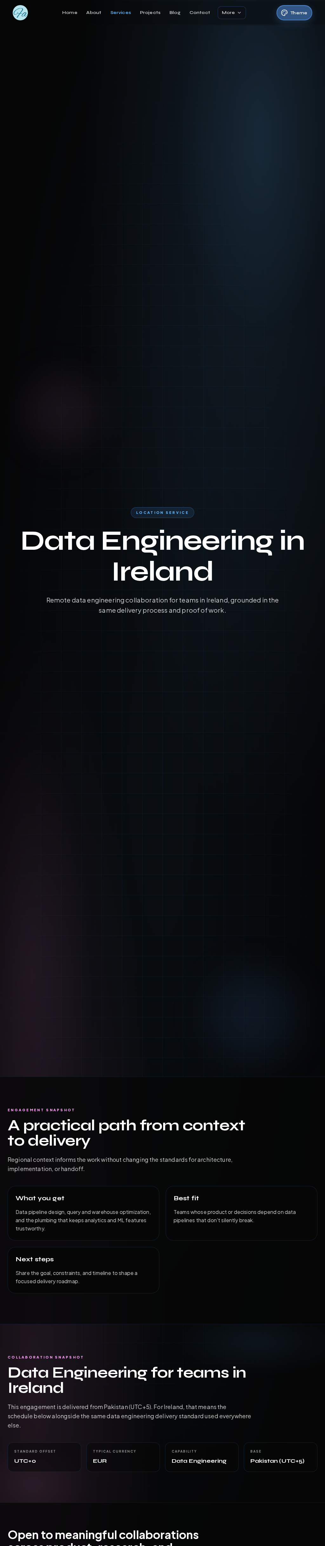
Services (120, 12)
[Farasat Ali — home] (20, 12)
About (94, 12)
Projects (150, 12)
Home (69, 12)
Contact (199, 12)
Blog (175, 12)
